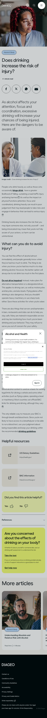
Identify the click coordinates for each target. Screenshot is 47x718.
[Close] (42, 346)
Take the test (10, 555)
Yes (6, 506)
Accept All (23, 364)
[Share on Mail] (36, 89)
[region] (23, 359)
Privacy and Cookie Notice (10, 696)
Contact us (5, 674)
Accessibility (6, 687)
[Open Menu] (41, 5)
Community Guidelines (9, 683)
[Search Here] (34, 5)
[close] (7, 334)
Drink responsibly (7, 700)
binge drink (18, 190)
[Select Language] (27, 5)
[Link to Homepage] (8, 664)
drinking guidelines (27, 431)
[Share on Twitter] (16, 89)
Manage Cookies (23, 369)
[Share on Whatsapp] (26, 89)
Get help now (11, 568)
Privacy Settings (7, 692)
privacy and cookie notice (32, 357)
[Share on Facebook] (6, 89)
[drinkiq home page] (6, 5)
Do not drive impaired (12, 280)
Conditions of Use (8, 678)
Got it (36, 383)
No (21, 506)
